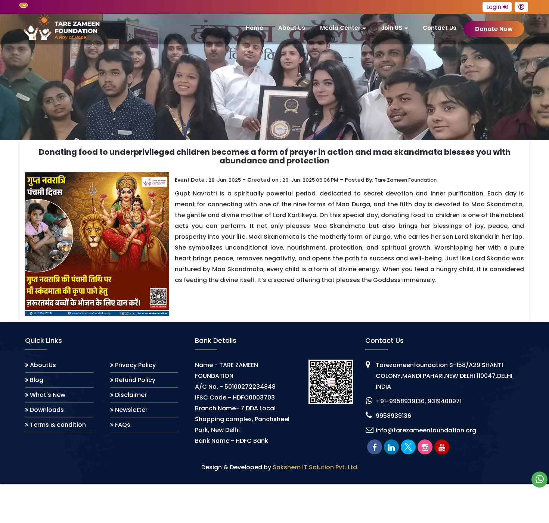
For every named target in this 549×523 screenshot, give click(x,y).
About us (291, 28)
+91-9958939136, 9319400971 (419, 401)
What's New (47, 395)
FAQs (122, 424)
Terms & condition (58, 424)
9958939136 (393, 415)
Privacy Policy (135, 365)
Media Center (340, 28)
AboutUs (43, 365)
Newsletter (131, 409)
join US (391, 28)
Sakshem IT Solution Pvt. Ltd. (316, 467)
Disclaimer (131, 395)
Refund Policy (135, 380)
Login (494, 7)
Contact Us (439, 28)
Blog (36, 380)
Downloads (47, 409)
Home (254, 28)
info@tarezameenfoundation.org (426, 430)
